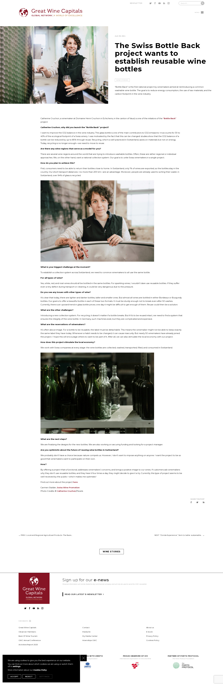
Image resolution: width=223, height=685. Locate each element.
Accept (14, 676)
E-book (149, 632)
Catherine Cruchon (66, 491)
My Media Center (90, 636)
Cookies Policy (152, 640)
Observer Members (27, 632)
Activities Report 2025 (28, 644)
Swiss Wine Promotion (68, 487)
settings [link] (16, 666)
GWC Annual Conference (30, 640)
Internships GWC (89, 640)
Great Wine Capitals (27, 627)
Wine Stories (122, 80)
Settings (44, 676)
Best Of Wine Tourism (28, 636)
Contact (86, 627)
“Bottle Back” (169, 118)
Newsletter (136, 3)
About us (150, 627)
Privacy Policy (152, 636)
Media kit (86, 632)
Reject (29, 676)
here (75, 482)
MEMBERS (23, 621)
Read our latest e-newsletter (83, 594)
